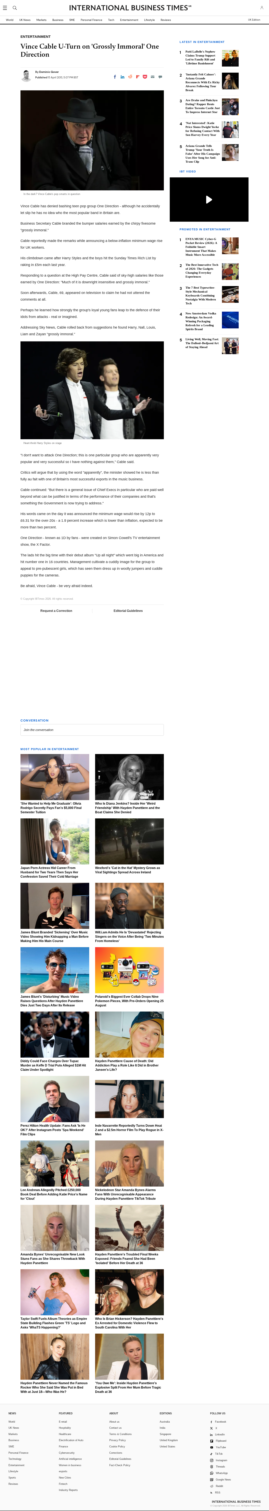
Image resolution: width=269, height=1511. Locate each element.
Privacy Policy (117, 1440)
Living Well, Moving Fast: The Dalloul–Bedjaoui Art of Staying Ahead (202, 343)
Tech (111, 20)
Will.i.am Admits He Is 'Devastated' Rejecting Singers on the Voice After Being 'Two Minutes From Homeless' (129, 937)
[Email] (152, 76)
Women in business (70, 1465)
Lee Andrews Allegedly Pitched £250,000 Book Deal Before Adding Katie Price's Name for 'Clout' (53, 1194)
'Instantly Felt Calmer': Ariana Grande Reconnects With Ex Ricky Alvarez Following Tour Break (203, 82)
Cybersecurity (67, 1452)
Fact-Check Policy (119, 1465)
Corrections (115, 1452)
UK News (25, 20)
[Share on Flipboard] (137, 76)
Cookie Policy (117, 1446)
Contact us (115, 1427)
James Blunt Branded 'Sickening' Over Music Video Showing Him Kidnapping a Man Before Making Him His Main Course (54, 937)
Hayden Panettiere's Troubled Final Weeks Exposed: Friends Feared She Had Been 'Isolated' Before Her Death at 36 (126, 1259)
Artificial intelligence (70, 1458)
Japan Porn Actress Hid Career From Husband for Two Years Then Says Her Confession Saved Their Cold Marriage (49, 872)
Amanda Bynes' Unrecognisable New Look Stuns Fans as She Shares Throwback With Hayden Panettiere (52, 1259)
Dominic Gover (49, 72)
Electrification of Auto (71, 1440)
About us (114, 1421)
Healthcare (65, 1434)
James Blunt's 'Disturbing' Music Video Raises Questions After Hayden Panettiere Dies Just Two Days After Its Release (51, 1001)
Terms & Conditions (120, 1434)
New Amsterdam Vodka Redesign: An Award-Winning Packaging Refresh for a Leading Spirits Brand (201, 321)
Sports (12, 1477)
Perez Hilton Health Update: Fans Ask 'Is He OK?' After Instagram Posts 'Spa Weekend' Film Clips (52, 1130)
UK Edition (254, 19)
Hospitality (65, 1427)
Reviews (166, 20)
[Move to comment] (160, 76)
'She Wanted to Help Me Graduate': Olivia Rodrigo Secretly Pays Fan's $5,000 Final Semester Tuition (51, 808)
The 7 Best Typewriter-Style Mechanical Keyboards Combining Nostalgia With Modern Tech (201, 295)
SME (72, 20)
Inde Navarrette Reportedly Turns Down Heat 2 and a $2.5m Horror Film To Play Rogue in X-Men (129, 1130)
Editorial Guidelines (128, 610)
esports (63, 1471)
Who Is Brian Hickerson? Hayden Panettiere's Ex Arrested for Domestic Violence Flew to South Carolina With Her (129, 1323)
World (9, 20)
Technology (14, 1458)
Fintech (63, 1483)
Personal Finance (91, 20)
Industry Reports (68, 1490)
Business (57, 20)
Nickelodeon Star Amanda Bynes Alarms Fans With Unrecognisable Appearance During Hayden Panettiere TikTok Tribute (125, 1194)
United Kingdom (169, 1440)
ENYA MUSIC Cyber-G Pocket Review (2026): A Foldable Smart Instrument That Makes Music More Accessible (201, 247)
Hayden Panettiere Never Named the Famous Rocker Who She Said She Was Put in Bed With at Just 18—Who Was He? (54, 1387)
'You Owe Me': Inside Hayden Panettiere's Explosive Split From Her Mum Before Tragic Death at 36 (128, 1387)
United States (167, 1446)
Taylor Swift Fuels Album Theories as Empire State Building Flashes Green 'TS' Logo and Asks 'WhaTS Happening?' (53, 1323)
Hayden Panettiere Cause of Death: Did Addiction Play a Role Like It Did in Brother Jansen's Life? (127, 1065)
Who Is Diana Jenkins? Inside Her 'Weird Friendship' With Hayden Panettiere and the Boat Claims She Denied (127, 808)
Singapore (165, 1434)
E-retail (63, 1421)
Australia (165, 1421)
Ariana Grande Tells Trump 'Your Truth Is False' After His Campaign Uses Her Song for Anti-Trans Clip (203, 153)
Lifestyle (149, 20)
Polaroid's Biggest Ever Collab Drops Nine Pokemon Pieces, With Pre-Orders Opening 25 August (129, 1001)
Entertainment (129, 20)
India (162, 1427)
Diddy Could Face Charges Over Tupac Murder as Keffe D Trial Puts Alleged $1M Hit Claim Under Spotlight (53, 1065)
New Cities (65, 1477)
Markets (41, 20)
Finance (63, 1446)
